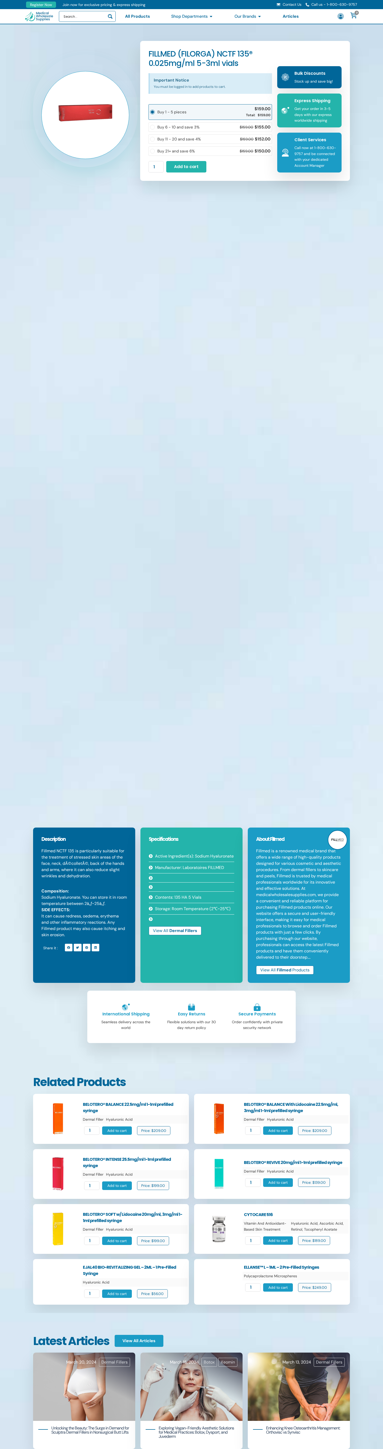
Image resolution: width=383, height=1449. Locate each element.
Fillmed (277, 839)
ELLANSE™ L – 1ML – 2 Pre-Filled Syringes (281, 1267)
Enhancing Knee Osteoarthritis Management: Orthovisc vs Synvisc (303, 1430)
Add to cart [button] (117, 1130)
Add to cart (186, 167)
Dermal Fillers (183, 930)
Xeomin (228, 1362)
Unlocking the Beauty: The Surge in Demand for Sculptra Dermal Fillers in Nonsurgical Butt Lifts (90, 1430)
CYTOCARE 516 (258, 1215)
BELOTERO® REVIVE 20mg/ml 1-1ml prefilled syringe (293, 1163)
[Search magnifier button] (110, 16)
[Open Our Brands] (259, 16)
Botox (209, 1362)
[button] (68, 947)
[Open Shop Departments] (211, 16)
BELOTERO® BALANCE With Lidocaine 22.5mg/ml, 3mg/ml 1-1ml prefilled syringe (291, 1107)
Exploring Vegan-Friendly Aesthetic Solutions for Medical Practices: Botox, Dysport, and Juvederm (196, 1432)
